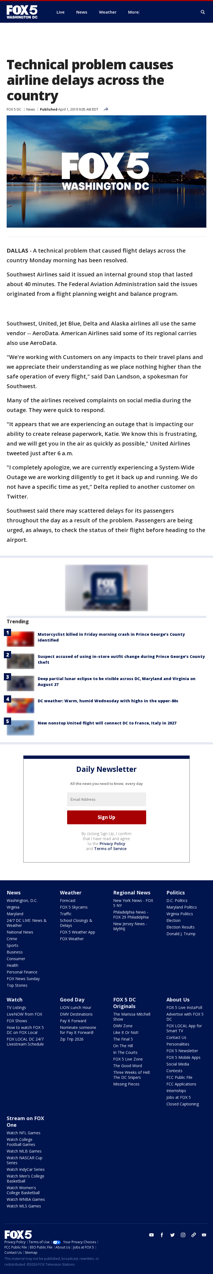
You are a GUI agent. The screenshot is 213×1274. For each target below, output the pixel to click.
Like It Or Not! (125, 1032)
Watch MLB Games (24, 1151)
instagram (183, 1234)
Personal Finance (22, 972)
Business (15, 952)
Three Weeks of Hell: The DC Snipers (131, 1075)
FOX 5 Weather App (77, 932)
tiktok (193, 1234)
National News (20, 932)
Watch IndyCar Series (26, 1169)
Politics (175, 892)
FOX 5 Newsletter (182, 1050)
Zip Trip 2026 (71, 1039)
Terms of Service (110, 848)
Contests (174, 1070)
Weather (71, 892)
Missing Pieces (126, 1084)
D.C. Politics (176, 900)
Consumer (16, 958)
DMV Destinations (76, 1014)
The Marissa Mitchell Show (131, 1016)
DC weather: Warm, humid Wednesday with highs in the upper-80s (108, 700)
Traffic (66, 913)
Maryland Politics (181, 907)
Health (12, 965)
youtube (151, 1234)
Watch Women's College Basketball (23, 1190)
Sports (12, 945)
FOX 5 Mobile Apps (183, 1057)
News (30, 109)
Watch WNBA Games (26, 1199)
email (204, 1234)
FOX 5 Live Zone (128, 1059)
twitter (172, 1234)
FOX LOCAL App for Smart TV (184, 1028)
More (133, 12)
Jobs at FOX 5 (178, 1097)
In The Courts (125, 1052)
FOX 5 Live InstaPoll (184, 1007)
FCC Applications (181, 1084)
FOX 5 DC (14, 109)
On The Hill (123, 1045)
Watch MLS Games (24, 1206)
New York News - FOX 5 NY (133, 903)
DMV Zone (123, 1025)
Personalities (177, 1044)
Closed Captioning (182, 1104)
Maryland (15, 913)
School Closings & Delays (76, 923)
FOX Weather (72, 938)
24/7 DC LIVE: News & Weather (27, 923)
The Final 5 (123, 1039)
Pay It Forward (73, 1020)
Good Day (72, 999)
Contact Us (176, 1037)
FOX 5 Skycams (74, 907)
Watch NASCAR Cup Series (24, 1160)
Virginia (13, 907)
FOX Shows (17, 1020)
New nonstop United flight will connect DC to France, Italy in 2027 (107, 723)
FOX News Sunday (23, 978)
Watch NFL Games (23, 1132)
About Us (177, 999)
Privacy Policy (112, 843)
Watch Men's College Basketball (25, 1178)
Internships (176, 1090)
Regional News (131, 892)
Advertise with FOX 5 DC (185, 1016)
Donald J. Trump (181, 933)
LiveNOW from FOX (24, 1014)
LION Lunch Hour (75, 1007)
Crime (12, 938)
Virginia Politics (179, 913)
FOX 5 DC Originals (124, 1002)
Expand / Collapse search (203, 12)
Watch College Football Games (21, 1142)
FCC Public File (179, 1077)
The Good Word (127, 1065)
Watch (14, 999)
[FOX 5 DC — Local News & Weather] (25, 12)
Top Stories (17, 985)
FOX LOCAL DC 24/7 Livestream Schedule (25, 1041)
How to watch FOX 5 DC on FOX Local (25, 1030)
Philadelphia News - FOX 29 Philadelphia (131, 914)
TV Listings (16, 1007)
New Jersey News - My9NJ (130, 926)
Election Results (180, 927)
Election (173, 920)
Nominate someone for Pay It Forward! (78, 1030)
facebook (162, 1234)
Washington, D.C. (22, 900)
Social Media (177, 1064)
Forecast (68, 900)
